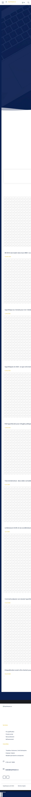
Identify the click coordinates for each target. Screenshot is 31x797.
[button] (5, 677)
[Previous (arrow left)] (0, 794)
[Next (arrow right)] (2, 794)
